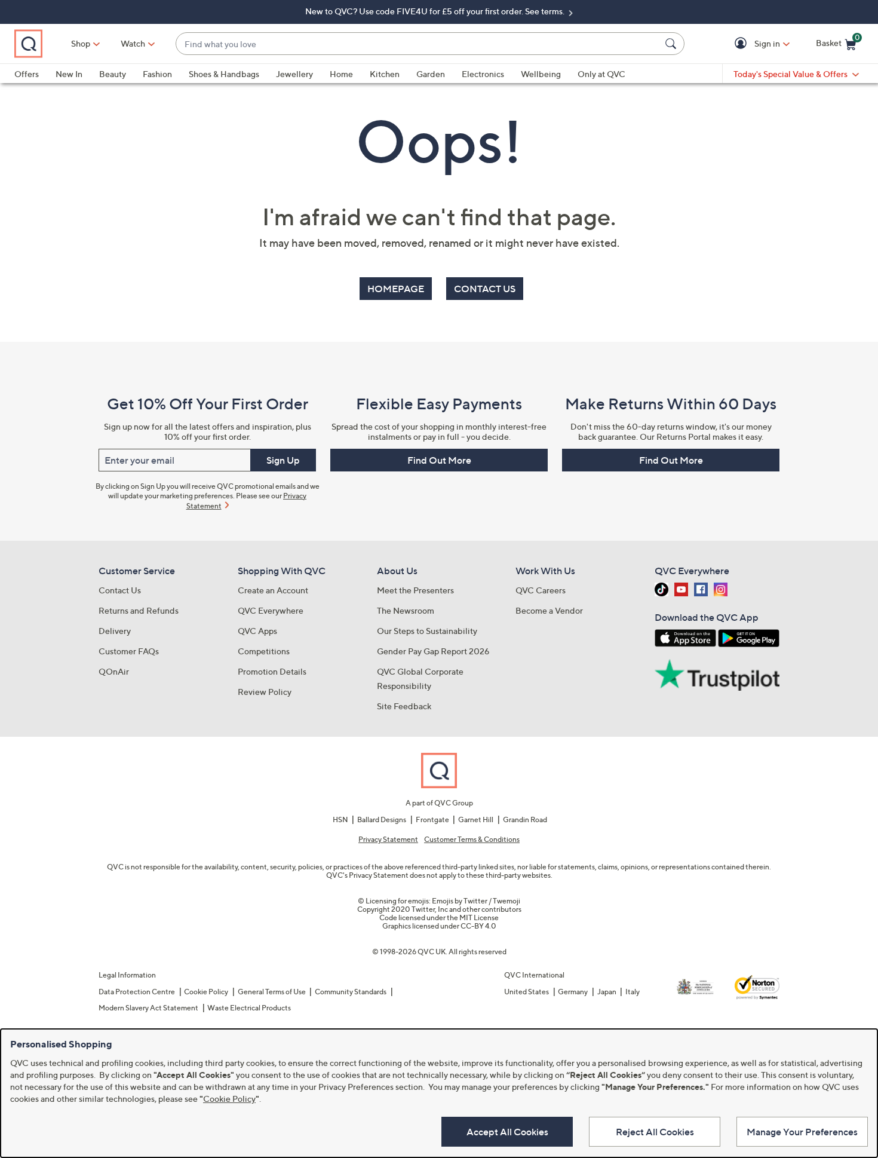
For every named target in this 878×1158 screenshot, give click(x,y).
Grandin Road (525, 819)
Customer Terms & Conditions (472, 839)
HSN (340, 819)
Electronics (483, 74)
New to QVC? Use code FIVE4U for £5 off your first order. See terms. (435, 11)
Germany (573, 991)
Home (341, 74)
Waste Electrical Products (249, 1007)
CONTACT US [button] (484, 289)
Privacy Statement (388, 839)
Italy (632, 991)
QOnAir (114, 671)
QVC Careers (540, 590)
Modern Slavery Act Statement (148, 1007)
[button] (742, 44)
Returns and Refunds (139, 610)
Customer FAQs (129, 651)
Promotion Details (272, 671)
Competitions (264, 651)
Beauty (112, 74)
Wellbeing (541, 74)
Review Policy (264, 692)
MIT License (479, 917)
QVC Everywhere (270, 610)
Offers (26, 74)
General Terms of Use (272, 991)
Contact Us (120, 590)
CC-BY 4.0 (478, 925)
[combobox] (418, 44)
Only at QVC (601, 74)
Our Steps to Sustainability (427, 631)
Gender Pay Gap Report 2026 (433, 651)
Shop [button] (80, 43)
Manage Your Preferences (802, 1132)
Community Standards (350, 991)
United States (526, 991)
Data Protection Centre (137, 991)
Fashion (157, 74)
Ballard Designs (381, 819)
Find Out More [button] (439, 460)
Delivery (115, 631)
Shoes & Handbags (224, 74)
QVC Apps (257, 631)
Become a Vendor (549, 610)
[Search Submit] (672, 43)
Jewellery (294, 74)
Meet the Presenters (415, 590)
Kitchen (385, 74)
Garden (430, 74)
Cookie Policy (206, 991)
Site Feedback (404, 706)
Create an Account (273, 590)
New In (69, 74)
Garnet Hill (475, 819)
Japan (606, 991)
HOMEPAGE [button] (395, 289)
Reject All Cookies (655, 1132)
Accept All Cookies (507, 1132)
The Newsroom (405, 610)
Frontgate (432, 819)
